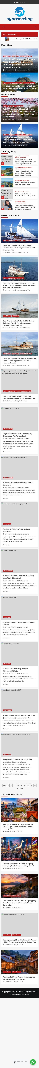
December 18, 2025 (22, 70)
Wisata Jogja (7, 524)
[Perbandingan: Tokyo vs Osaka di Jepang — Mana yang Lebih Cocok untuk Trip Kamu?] (19, 849)
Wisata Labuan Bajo (25, 56)
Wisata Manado (8, 428)
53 (31, 785)
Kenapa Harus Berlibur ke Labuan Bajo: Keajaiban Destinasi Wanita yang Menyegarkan (19, 88)
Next (21, 788)
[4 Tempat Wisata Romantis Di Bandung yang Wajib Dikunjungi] (19, 561)
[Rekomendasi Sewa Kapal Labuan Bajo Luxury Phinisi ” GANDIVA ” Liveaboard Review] (7, 205)
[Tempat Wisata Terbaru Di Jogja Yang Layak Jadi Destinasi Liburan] (19, 745)
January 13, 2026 (21, 119)
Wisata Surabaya (8, 477)
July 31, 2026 (16, 831)
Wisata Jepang (16, 819)
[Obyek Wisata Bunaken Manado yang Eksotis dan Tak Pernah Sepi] (19, 419)
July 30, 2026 (16, 868)
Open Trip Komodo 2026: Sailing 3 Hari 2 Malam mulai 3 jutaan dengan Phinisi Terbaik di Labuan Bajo (19, 139)
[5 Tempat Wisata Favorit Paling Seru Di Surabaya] (19, 468)
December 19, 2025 (22, 327)
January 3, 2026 (21, 145)
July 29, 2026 (16, 907)
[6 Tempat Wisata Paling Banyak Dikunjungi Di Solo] (19, 654)
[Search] (35, 27)
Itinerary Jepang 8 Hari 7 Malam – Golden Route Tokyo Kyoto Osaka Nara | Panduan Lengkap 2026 (18, 827)
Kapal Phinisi (7, 56)
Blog (5, 83)
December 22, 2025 (22, 290)
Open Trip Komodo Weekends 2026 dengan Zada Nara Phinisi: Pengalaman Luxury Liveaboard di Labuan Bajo (18, 323)
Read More (6, 451)
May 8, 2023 (20, 401)
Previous (6, 785)
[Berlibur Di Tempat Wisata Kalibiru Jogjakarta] (19, 514)
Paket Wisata (19, 106)
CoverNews (15, 994)
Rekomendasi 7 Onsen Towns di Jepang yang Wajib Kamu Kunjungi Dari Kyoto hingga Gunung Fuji (19, 903)
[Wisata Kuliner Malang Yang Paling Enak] (19, 701)
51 (25, 785)
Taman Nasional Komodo (15, 83)
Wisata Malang (7, 710)
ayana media (8, 831)
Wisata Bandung (8, 570)
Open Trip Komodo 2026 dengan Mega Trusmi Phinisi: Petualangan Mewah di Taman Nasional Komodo (19, 361)
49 (18, 785)
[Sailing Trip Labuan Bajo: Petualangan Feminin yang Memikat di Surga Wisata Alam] (19, 381)
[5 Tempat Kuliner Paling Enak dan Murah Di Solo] (19, 608)
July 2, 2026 (16, 981)
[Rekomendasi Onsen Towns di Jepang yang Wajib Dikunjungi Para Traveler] (19, 962)
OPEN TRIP (15, 56)
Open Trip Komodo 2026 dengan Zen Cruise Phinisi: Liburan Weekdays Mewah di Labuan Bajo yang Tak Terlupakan (19, 285)
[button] (3, 26)
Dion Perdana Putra (9, 70)
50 (21, 785)
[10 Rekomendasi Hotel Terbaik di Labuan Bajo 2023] (7, 194)
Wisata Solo (7, 617)
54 (35, 785)
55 (17, 788)
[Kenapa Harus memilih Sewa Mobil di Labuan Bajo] (7, 182)
